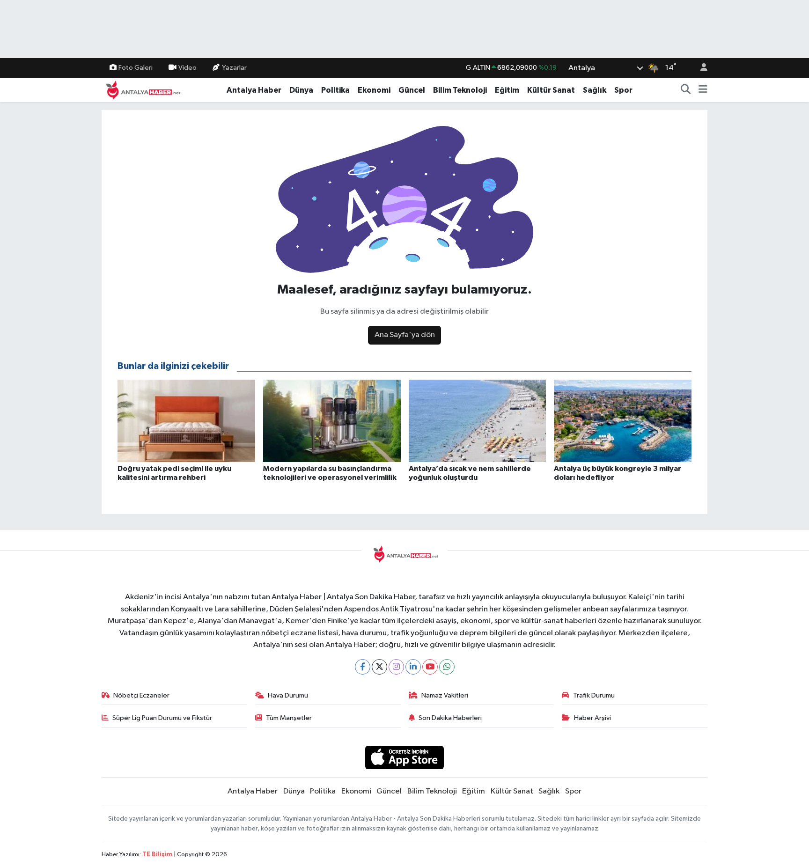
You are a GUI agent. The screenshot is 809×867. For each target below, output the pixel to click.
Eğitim (507, 90)
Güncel (411, 90)
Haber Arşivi (592, 717)
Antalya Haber (254, 90)
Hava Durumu (288, 695)
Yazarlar (234, 67)
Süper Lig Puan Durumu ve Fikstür (162, 717)
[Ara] (686, 90)
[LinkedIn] (413, 667)
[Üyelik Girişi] (699, 68)
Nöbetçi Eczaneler (141, 695)
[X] (379, 667)
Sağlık (594, 90)
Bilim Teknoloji (460, 90)
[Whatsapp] (447, 667)
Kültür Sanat (551, 90)
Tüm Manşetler (289, 717)
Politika (335, 90)
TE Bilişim (157, 855)
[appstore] (404, 757)
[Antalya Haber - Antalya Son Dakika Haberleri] (142, 89)
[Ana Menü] (703, 90)
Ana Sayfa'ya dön (405, 335)
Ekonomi (374, 90)
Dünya (301, 90)
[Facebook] (362, 667)
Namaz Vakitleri (444, 695)
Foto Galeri (135, 67)
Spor (623, 90)
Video (187, 67)
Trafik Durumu (594, 695)
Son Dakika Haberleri (450, 717)
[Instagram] (396, 667)
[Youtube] (430, 667)
